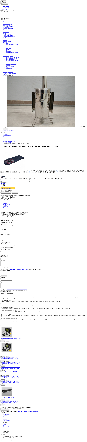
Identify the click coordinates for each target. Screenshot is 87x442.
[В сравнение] (8, 356)
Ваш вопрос (3, 282)
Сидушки (8, 45)
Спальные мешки (7, 41)
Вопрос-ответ (6, 206)
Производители (6, 420)
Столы (7, 50)
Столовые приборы (10, 66)
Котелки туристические (11, 64)
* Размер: (3, 190)
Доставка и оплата (7, 135)
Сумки (4, 33)
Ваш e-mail (3, 279)
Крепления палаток (7, 30)
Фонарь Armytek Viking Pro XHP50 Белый (10, 382)
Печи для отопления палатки (12, 52)
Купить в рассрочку (7, 136)
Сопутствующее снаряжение (9, 36)
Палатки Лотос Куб (7, 24)
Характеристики (6, 204)
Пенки (7, 43)
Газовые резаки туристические (12, 61)
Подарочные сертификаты (9, 130)
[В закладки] (7, 356)
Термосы (7, 69)
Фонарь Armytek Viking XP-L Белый (8, 397)
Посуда (4, 62)
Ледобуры (5, 37)
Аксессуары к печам (10, 54)
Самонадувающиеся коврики (12, 44)
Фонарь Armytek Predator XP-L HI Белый (9, 372)
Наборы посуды (9, 68)
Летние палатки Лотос (8, 25)
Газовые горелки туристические (13, 58)
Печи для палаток (7, 51)
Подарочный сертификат (8, 426)
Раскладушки (8, 48)
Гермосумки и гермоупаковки (9, 73)
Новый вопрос (3, 276)
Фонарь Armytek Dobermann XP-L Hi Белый (10, 358)
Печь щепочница (9, 53)
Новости (5, 424)
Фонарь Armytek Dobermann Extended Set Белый (11, 338)
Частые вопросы (6, 207)
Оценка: (2, 266)
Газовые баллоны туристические (13, 57)
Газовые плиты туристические (12, 60)
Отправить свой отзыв (5, 270)
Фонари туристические (8, 72)
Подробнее (6, 128)
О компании (5, 134)
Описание (5, 203)
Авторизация (6, 6)
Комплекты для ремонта (8, 29)
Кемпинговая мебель (7, 46)
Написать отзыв (4, 256)
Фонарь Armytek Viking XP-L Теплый (9, 402)
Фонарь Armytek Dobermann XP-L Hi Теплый (10, 363)
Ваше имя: (3, 257)
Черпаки (5, 40)
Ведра (7, 70)
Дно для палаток (6, 27)
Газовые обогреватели (10, 59)
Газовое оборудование (8, 56)
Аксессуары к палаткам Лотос (9, 26)
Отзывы (5, 205)
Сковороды (8, 65)
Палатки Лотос (4, 9)
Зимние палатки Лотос (8, 21)
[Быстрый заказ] (6, 356)
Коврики (5, 42)
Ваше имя (3, 277)
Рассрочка (5, 419)
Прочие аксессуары (7, 34)
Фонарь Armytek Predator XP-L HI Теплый (10, 377)
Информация (3, 412)
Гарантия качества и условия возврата (11, 418)
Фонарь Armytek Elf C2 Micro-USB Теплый (10, 368)
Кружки (7, 67)
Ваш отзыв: (3, 260)
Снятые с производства (8, 35)
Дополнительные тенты (8, 28)
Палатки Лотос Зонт (7, 22)
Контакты (5, 137)
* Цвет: (2, 191)
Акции (4, 425)
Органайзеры (6, 32)
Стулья (7, 49)
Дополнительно (4, 422)
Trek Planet (3, 183)
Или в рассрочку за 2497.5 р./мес (8, 188)
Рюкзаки (5, 74)
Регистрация (6, 7)
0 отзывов (3, 194)
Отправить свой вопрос (5, 291)
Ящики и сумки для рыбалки (9, 38)
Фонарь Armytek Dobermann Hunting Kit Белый (11, 353)
